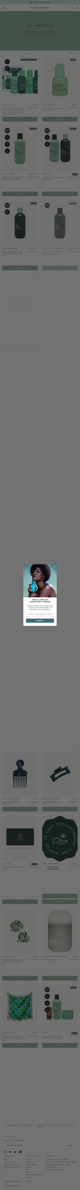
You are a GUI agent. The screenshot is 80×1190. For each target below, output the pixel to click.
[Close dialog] (55, 566)
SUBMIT (40, 620)
